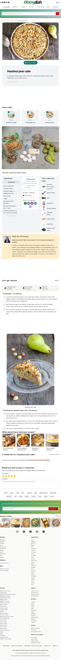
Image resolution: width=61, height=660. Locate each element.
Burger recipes (3, 604)
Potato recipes (3, 623)
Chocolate (33, 548)
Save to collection (29, 192)
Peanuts (33, 570)
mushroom (33, 565)
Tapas (1, 633)
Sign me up (53, 508)
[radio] (3, 476)
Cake (20, 496)
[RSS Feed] (8, 2)
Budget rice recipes (4, 601)
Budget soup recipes (5, 602)
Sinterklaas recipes (4, 630)
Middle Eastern (34, 617)
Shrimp (33, 579)
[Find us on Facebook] (4, 2)
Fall (15, 496)
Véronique (24, 236)
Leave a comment (55, 454)
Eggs (45, 496)
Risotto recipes (3, 628)
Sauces (2, 552)
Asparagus (33, 541)
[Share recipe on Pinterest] (31, 203)
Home (3, 20)
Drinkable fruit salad (11, 122)
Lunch (1, 545)
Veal (32, 584)
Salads (1, 550)
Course (15, 6)
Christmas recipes (4, 563)
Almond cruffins (50, 122)
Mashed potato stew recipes (6, 616)
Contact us (47, 645)
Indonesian (34, 610)
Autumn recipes (35, 590)
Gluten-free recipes (4, 568)
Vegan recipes (34, 640)
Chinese (33, 601)
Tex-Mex (33, 622)
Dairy (11, 493)
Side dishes (3, 553)
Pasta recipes (3, 620)
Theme (23, 6)
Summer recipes (35, 594)
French (33, 605)
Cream (32, 553)
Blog (48, 6)
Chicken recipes (4, 608)
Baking (34, 496)
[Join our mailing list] (6, 2)
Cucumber (33, 555)
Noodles (33, 567)
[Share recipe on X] (35, 203)
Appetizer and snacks (5, 590)
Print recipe (27, 195)
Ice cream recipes (4, 614)
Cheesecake (3, 606)
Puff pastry (33, 576)
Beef (32, 546)
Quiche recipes (3, 625)
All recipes (6, 6)
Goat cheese (34, 560)
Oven (40, 496)
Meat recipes (34, 639)
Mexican (33, 615)
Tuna (32, 581)
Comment (5, 479)
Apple (32, 540)
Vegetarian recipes (35, 642)
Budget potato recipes (5, 597)
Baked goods (43, 493)
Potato (32, 574)
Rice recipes (3, 626)
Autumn (29, 493)
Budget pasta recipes (5, 596)
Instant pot (33, 629)
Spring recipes (34, 592)
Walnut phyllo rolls (30, 122)
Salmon (33, 577)
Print (58, 280)
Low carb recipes (4, 570)
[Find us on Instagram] (1, 2)
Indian (32, 608)
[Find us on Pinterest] (3, 2)
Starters (2, 557)
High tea (9, 496)
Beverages (2, 540)
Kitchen (31, 6)
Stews (1, 632)
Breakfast (2, 541)
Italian (32, 612)
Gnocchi (33, 558)
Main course (3, 546)
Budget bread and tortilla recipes (8, 594)
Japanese (33, 613)
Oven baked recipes (5, 618)
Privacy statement (17, 645)
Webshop (55, 6)
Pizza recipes (3, 621)
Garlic (32, 557)
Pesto (32, 572)
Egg (36, 493)
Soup (1, 555)
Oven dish (53, 493)
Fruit (17, 493)
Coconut (33, 550)
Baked (27, 496)
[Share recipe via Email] (30, 206)
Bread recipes (3, 592)
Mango (32, 564)
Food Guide (41, 6)
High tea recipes (4, 613)
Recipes (8, 20)
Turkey (32, 582)
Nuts (23, 493)
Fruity (51, 496)
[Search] (57, 13)
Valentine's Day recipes (5, 638)
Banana (33, 543)
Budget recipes (3, 599)
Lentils (32, 562)
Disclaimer (6, 645)
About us (55, 645)
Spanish (33, 618)
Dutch (32, 603)
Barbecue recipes (35, 628)
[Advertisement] (30, 96)
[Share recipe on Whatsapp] (25, 203)
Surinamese (34, 620)
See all (57, 516)
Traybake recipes (4, 637)
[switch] (24, 183)
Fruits (5, 493)
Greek (32, 606)
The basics (2, 635)
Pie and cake (14, 20)
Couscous (33, 552)
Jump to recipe (31, 62)
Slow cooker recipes (36, 631)
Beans (32, 545)
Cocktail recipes (4, 609)
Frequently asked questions (33, 645)
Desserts (2, 543)
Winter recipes (34, 596)
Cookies (2, 611)
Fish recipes (34, 637)
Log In (59, 2)
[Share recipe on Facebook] (28, 203)
